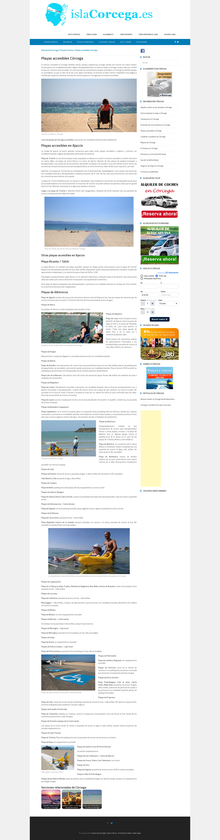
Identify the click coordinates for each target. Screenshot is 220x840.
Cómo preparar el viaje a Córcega (154, 113)
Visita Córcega (74, 34)
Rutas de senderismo (85, 42)
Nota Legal (136, 833)
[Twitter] (177, 41)
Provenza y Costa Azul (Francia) (153, 154)
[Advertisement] (151, 448)
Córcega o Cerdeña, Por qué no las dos (156, 405)
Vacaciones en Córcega (150, 119)
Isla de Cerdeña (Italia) (149, 160)
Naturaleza (67, 42)
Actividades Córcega (107, 42)
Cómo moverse (126, 34)
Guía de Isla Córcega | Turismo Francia (57, 50)
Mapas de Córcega (148, 142)
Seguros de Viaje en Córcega (152, 165)
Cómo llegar (91, 34)
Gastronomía (141, 42)
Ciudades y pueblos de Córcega (153, 136)
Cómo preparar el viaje (148, 34)
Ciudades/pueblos (51, 42)
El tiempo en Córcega (149, 148)
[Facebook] (175, 41)
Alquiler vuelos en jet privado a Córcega (156, 107)
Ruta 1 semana (125, 42)
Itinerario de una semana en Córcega (155, 124)
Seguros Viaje (170, 34)
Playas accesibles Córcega (86, 50)
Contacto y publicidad (149, 171)
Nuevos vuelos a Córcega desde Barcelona (157, 399)
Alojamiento (108, 34)
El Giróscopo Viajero (125, 833)
